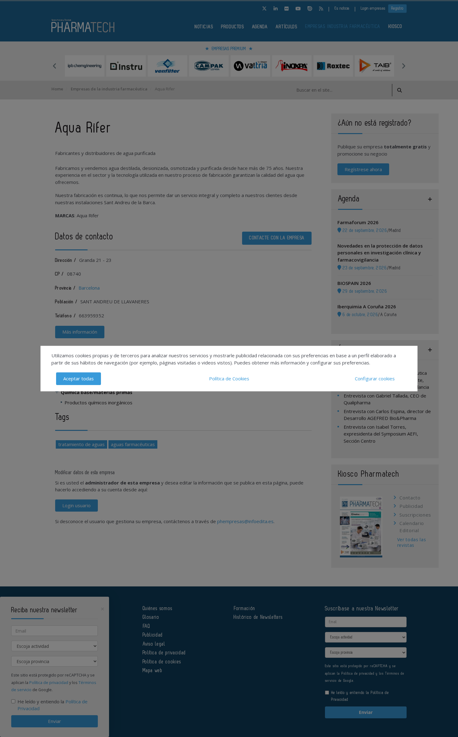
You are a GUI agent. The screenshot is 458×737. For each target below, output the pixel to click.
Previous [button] (54, 66)
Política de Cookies (229, 378)
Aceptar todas (78, 378)
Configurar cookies (375, 378)
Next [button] (403, 66)
